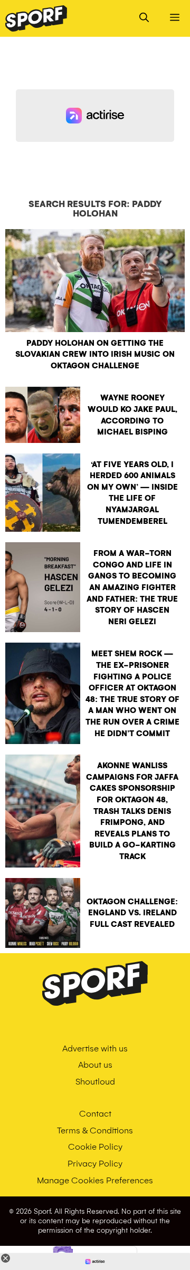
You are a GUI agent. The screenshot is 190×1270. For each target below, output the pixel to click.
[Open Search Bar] (144, 18)
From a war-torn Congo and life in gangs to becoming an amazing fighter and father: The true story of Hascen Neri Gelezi (132, 587)
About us (95, 1065)
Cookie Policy (95, 1147)
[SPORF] (36, 18)
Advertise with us (95, 1049)
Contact (95, 1114)
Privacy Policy (95, 1164)
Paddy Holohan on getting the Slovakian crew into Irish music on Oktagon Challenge (95, 354)
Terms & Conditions (95, 1130)
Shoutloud (95, 1082)
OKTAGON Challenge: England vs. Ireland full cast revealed (132, 913)
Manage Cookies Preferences (95, 1180)
